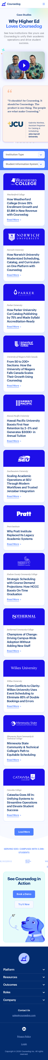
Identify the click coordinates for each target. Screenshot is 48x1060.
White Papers (9, 982)
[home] (11, 4)
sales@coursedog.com (24, 1015)
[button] (43, 4)
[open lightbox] (24, 65)
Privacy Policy (24, 1037)
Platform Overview (12, 975)
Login (24, 1044)
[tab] (14, 142)
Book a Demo (24, 894)
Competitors (9, 1014)
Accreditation (10, 1006)
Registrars (8, 998)
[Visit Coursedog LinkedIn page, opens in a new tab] (24, 1029)
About (6, 1005)
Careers (7, 1018)
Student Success (11, 990)
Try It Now (23, 904)
